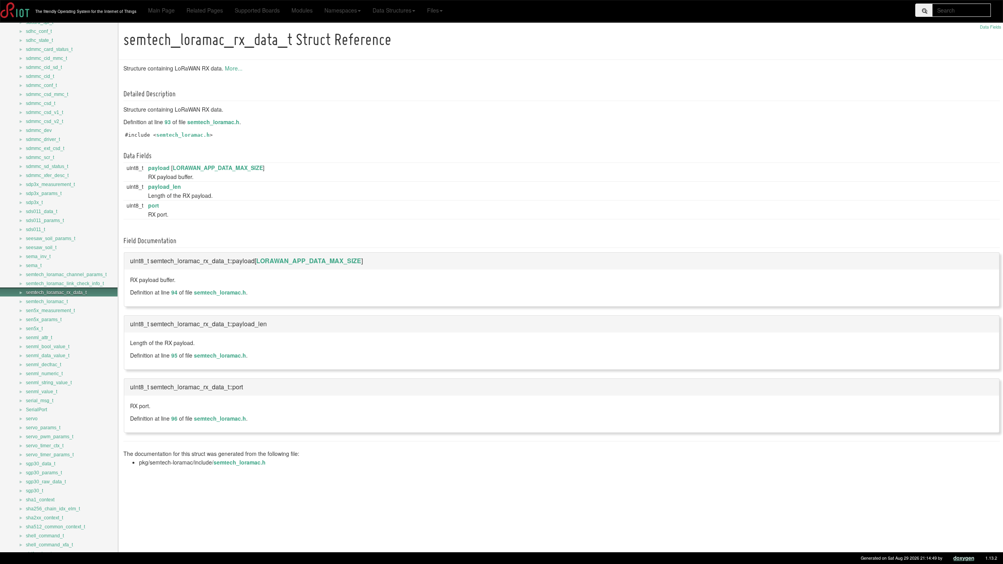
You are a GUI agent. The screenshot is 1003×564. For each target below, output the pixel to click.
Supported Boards (257, 10)
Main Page (161, 10)
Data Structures (392, 10)
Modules (302, 10)
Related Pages (204, 10)
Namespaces (340, 10)
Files (433, 10)
